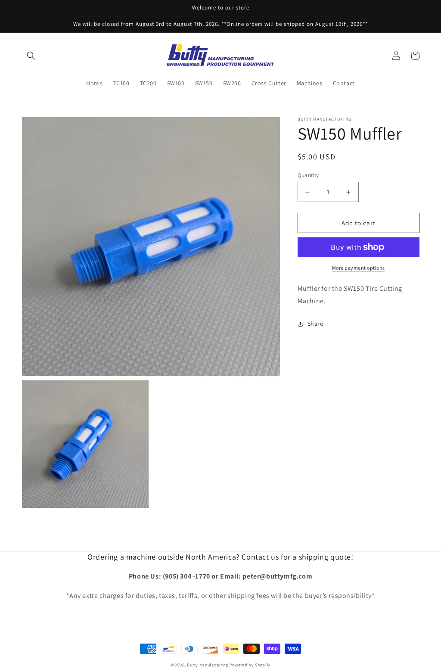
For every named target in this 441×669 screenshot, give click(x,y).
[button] (31, 55)
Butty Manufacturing (207, 665)
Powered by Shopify (250, 665)
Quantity (308, 175)
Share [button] (315, 323)
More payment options (358, 267)
